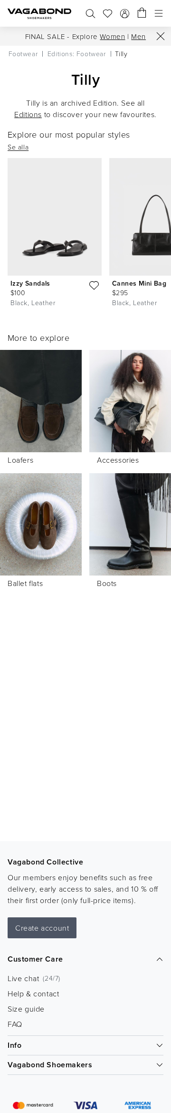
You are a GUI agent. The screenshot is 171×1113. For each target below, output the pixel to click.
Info (14, 1045)
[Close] (160, 36)
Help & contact (33, 993)
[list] (85, 234)
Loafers (20, 460)
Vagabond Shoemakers (50, 1064)
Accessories (118, 460)
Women (112, 36)
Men (138, 36)
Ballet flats (25, 583)
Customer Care (35, 959)
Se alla (18, 146)
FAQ (15, 1024)
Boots (107, 583)
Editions (28, 114)
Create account (42, 928)
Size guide (26, 1009)
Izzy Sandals (30, 283)
